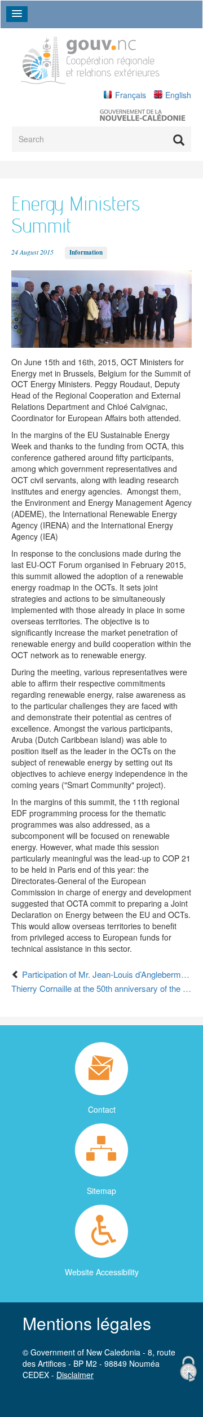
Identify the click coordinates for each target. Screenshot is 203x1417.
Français (130, 94)
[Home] (90, 59)
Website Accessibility (102, 1272)
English (178, 94)
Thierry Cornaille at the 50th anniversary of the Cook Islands (101, 988)
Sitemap (101, 1190)
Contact (102, 1109)
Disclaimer (75, 1374)
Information (86, 252)
